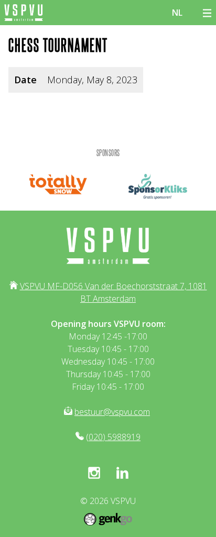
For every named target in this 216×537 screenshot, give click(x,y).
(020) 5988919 (113, 437)
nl (177, 12)
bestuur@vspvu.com (112, 412)
